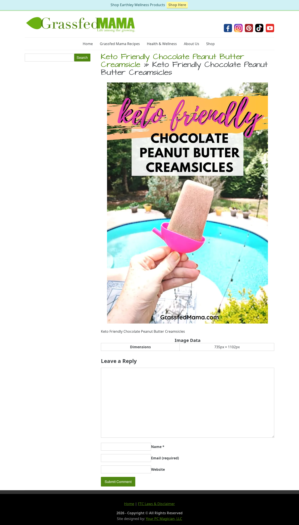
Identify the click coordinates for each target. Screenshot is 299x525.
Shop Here (177, 4)
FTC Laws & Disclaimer (156, 503)
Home (88, 43)
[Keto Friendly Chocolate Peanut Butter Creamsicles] (187, 322)
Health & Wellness (162, 43)
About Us (191, 43)
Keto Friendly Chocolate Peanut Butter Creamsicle (172, 61)
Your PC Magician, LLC (164, 518)
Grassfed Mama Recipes (120, 43)
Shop (210, 43)
